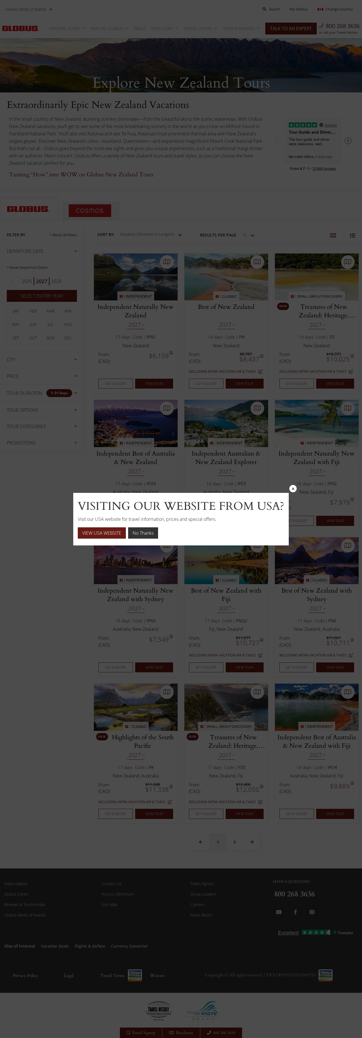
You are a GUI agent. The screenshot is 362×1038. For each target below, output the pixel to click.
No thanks (143, 533)
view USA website (101, 533)
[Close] (293, 488)
